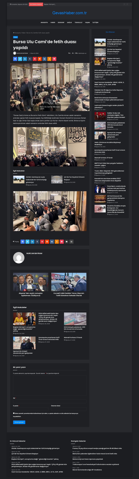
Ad (14, 398)
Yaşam (87, 22)
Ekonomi (61, 22)
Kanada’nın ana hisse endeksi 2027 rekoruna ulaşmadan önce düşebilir (108, 180)
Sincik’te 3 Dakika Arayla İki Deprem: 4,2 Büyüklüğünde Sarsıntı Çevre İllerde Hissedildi (116, 209)
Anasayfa (44, 22)
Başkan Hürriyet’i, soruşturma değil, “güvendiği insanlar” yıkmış (64, 4)
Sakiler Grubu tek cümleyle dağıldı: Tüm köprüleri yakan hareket (116, 115)
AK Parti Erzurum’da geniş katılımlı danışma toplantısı (116, 198)
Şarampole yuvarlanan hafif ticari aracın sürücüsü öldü (49, 338)
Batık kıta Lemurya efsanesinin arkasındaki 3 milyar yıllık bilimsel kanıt (109, 99)
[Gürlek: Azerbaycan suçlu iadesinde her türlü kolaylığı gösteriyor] (18, 179)
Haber (53, 22)
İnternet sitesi (55, 406)
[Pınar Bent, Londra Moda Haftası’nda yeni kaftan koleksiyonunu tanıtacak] (100, 189)
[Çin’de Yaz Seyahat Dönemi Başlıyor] (56, 179)
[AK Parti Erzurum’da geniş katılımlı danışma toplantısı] (100, 199)
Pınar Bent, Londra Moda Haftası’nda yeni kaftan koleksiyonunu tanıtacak (116, 188)
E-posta (16, 406)
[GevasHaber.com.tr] (69, 12)
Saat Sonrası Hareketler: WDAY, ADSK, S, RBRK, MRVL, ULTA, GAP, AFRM (109, 83)
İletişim (95, 22)
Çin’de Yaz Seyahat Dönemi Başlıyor (114, 50)
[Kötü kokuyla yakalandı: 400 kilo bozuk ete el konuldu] (75, 318)
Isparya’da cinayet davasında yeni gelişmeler (23, 352)
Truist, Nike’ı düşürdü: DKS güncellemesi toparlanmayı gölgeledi (109, 172)
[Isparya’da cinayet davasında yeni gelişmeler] (24, 343)
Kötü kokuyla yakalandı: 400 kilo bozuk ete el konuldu (74, 328)
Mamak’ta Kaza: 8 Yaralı (73, 337)
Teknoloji (78, 22)
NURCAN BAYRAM (22, 53)
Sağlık (69, 22)
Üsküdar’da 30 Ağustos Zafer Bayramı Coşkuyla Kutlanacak (109, 91)
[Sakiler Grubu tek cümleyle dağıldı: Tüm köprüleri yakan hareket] (100, 116)
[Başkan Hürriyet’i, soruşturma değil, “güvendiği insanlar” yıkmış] (24, 318)
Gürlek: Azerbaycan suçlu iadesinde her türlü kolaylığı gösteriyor (36, 179)
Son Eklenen (110, 32)
